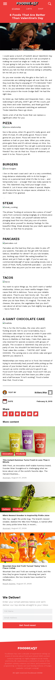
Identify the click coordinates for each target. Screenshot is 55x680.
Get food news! (27, 625)
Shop (40, 9)
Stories (16, 9)
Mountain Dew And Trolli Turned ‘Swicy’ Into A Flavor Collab (25, 567)
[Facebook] (11, 413)
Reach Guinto (9, 584)
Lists (29, 9)
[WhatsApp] (5, 413)
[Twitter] (23, 413)
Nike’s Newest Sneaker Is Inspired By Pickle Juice (26, 515)
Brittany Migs (41, 392)
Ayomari (6, 478)
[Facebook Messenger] (17, 413)
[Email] (29, 413)
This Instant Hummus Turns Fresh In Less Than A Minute (26, 461)
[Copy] (35, 413)
